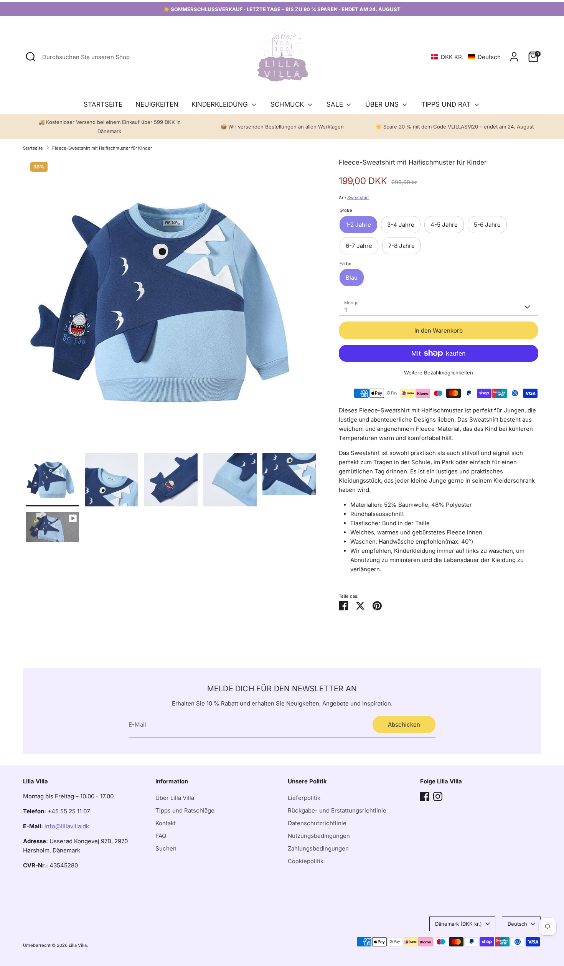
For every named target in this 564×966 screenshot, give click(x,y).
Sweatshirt (358, 197)
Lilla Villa (78, 945)
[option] (171, 305)
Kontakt (165, 823)
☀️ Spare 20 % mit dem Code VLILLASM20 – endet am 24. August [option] (455, 127)
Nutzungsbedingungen (319, 835)
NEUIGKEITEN (156, 104)
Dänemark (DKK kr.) (458, 924)
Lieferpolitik (304, 797)
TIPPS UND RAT (447, 104)
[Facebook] (424, 796)
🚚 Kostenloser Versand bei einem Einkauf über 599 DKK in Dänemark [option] (109, 126)
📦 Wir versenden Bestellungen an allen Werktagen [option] (282, 127)
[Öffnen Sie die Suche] (30, 56)
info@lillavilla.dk (67, 826)
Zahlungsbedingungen (318, 848)
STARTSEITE (103, 104)
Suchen (165, 848)
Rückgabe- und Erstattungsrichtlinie (337, 810)
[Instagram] (437, 796)
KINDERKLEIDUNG (220, 104)
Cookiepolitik (305, 861)
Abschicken (404, 724)
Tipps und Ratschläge (184, 810)
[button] (466, 57)
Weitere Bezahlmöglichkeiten (438, 372)
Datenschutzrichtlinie (317, 823)
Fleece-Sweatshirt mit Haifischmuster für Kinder (102, 148)
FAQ (160, 835)
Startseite (33, 148)
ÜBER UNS (383, 104)
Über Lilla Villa (174, 797)
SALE (336, 104)
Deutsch (517, 924)
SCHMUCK (288, 104)
